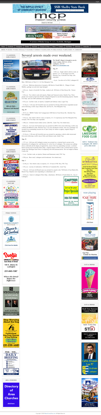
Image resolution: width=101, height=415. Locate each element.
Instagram (19, 46)
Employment (68, 49)
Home (3, 46)
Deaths (9, 49)
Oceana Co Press (44, 46)
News (54, 46)
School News (46, 49)
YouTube (34, 46)
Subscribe (86, 46)
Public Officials (19, 49)
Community (78, 49)
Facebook (10, 46)
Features (30, 49)
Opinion (37, 49)
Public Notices (57, 49)
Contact (61, 46)
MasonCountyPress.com (49, 413)
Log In (97, 1)
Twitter (27, 46)
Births (3, 49)
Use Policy (69, 46)
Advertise (77, 46)
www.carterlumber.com (62, 65)
